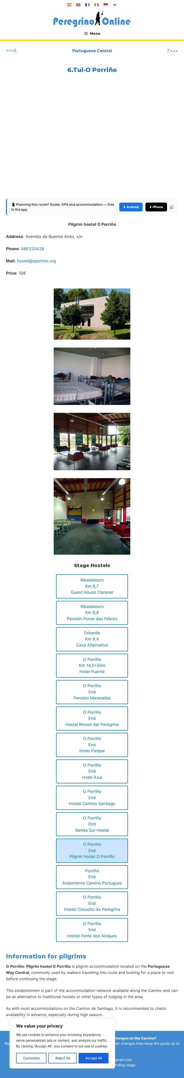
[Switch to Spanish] (69, 5)
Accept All (94, 1058)
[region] (62, 1043)
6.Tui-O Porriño (92, 69)
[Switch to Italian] (96, 5)
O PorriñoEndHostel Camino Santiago (92, 797)
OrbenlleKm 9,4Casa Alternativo (92, 638)
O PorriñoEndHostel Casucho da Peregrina (92, 903)
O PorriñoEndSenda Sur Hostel (92, 824)
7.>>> (172, 50)
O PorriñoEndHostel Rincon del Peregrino (92, 718)
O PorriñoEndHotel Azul (92, 771)
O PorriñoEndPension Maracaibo (92, 691)
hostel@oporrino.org (36, 261)
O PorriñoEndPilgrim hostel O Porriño (92, 850)
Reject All (62, 1058)
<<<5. (11, 50)
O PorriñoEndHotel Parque (92, 744)
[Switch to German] (105, 5)
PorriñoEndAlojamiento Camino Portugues (92, 876)
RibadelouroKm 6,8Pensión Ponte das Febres (92, 612)
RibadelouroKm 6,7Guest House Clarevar (92, 586)
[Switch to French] (87, 5)
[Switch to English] (78, 5)
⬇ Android (131, 207)
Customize (31, 1058)
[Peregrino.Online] (92, 19)
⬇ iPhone (156, 207)
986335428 (32, 248)
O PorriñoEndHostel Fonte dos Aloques (92, 929)
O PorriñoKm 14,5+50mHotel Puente (92, 665)
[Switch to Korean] (114, 5)
